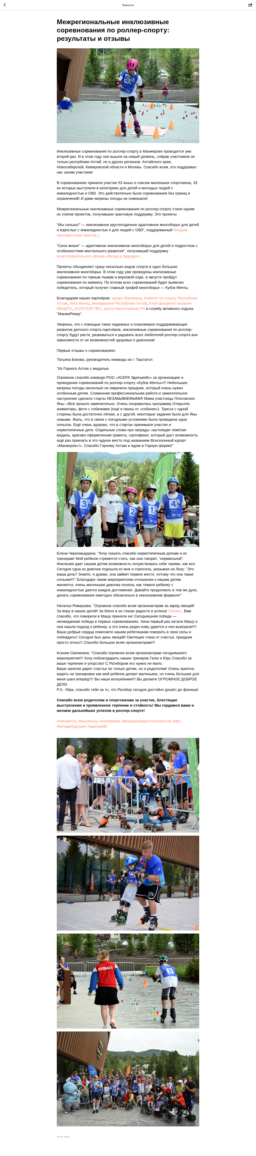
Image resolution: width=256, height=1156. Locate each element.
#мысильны (88, 721)
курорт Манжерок (127, 298)
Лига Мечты (80, 303)
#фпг (177, 721)
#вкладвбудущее (71, 726)
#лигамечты (67, 721)
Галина (174, 611)
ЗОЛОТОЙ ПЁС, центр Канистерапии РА (109, 309)
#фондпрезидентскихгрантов (146, 721)
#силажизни (110, 721)
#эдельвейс (97, 726)
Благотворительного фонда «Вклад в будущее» (98, 256)
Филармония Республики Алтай (119, 303)
